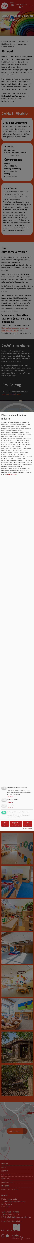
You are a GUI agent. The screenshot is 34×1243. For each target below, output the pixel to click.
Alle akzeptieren (27, 823)
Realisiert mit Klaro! (27, 828)
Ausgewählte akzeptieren (16, 823)
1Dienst (10, 796)
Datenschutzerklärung (11, 474)
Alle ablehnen (5, 823)
